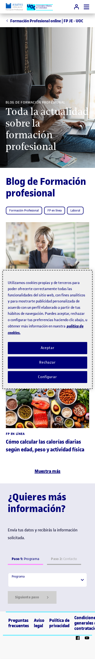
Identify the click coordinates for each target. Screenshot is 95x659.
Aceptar (48, 347)
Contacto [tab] (64, 558)
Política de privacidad (59, 623)
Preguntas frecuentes (18, 623)
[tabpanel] (47, 588)
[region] (47, 329)
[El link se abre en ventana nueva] (78, 638)
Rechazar (47, 362)
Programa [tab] (25, 558)
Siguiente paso (27, 597)
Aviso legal (39, 623)
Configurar (47, 376)
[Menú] (86, 7)
